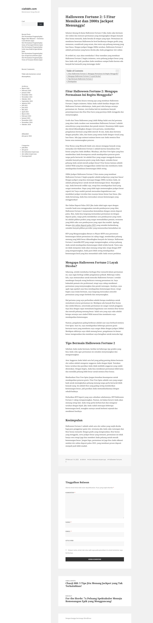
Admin (84, 459)
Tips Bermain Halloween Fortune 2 (80, 79)
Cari (23, 21)
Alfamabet (25, 134)
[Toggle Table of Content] (116, 70)
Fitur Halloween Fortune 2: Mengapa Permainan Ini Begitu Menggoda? (93, 74)
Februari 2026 (26, 90)
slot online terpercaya (29, 154)
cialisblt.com (29, 8)
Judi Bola (25, 148)
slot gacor (25, 150)
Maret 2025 (25, 114)
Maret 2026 (25, 88)
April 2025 (25, 112)
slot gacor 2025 (27, 136)
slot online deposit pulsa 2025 (84, 225)
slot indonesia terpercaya (30, 152)
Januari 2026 (26, 93)
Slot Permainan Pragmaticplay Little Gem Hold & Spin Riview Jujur (32, 49)
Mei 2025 (25, 110)
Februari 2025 (26, 116)
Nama (68, 522)
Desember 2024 (27, 120)
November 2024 (27, 122)
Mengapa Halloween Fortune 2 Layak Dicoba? (84, 76)
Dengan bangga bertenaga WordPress (78, 618)
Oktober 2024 (26, 124)
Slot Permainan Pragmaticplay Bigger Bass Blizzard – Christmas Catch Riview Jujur (33, 38)
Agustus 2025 (26, 103)
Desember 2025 (27, 95)
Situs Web (69, 541)
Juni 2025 (25, 107)
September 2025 (27, 101)
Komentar (70, 493)
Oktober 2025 (26, 99)
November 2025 (27, 97)
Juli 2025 (25, 105)
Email (68, 531)
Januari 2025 (26, 118)
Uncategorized (27, 156)
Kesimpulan (72, 81)
